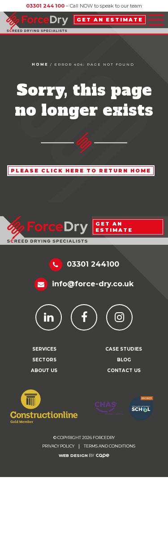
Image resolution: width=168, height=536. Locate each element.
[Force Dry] (37, 20)
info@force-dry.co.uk (93, 284)
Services (44, 349)
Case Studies (123, 349)
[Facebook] (84, 317)
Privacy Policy (58, 446)
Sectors (44, 360)
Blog (124, 360)
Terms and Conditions (109, 446)
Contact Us (124, 370)
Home (40, 64)
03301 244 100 (45, 6)
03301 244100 (93, 264)
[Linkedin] (48, 317)
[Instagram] (119, 317)
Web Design (73, 455)
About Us (44, 370)
